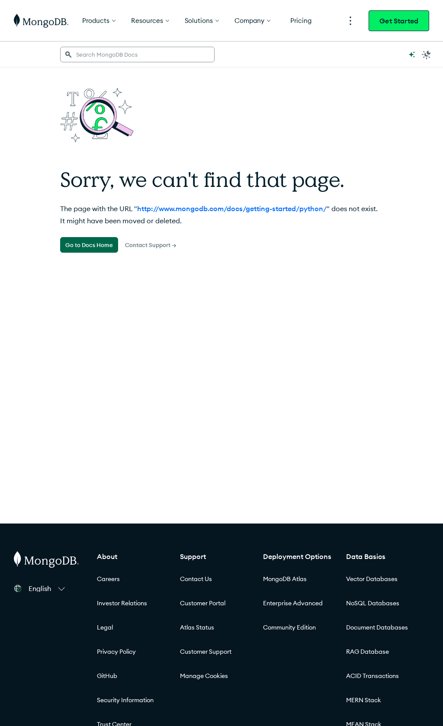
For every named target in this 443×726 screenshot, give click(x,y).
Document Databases (377, 627)
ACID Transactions (372, 676)
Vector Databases (372, 579)
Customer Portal (202, 603)
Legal (105, 627)
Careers (108, 579)
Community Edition (289, 627)
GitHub (107, 676)
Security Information (125, 700)
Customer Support (205, 651)
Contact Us (196, 579)
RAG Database (367, 651)
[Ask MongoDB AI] (412, 54)
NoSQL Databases (372, 603)
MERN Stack (363, 700)
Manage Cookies (204, 676)
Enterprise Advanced (293, 603)
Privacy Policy (116, 651)
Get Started (398, 20)
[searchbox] (137, 54)
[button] (48, 588)
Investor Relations (122, 603)
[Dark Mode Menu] (427, 54)
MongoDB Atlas (285, 579)
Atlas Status (197, 627)
